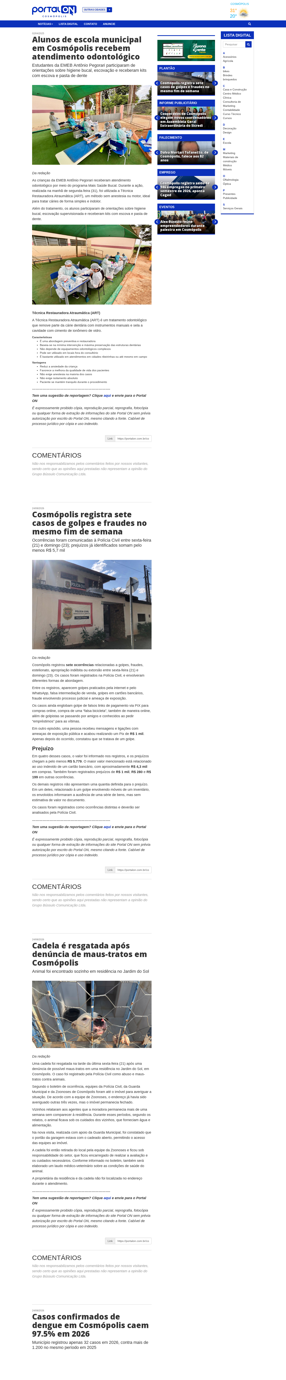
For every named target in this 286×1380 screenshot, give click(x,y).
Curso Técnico (232, 114)
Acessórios (229, 56)
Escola (227, 142)
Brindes (227, 75)
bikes (226, 71)
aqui (108, 396)
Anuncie (109, 23)
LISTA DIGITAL (237, 35)
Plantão (167, 68)
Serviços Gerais (232, 208)
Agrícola (228, 60)
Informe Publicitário (178, 103)
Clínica (227, 97)
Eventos (167, 207)
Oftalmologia (231, 179)
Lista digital (68, 23)
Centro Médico (232, 93)
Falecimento (170, 137)
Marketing (229, 153)
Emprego (167, 172)
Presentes (229, 193)
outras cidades (97, 9)
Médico (227, 165)
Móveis (227, 169)
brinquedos (230, 79)
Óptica (227, 183)
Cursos (227, 118)
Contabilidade (231, 109)
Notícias (44, 23)
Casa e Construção (235, 89)
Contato (90, 23)
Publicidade (230, 198)
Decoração (229, 128)
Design (227, 132)
